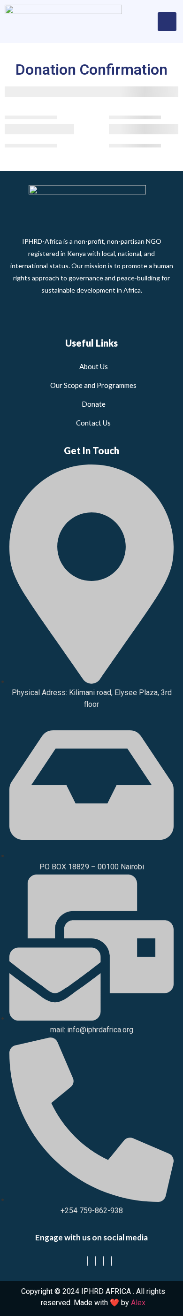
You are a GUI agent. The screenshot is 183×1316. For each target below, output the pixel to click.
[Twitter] (95, 1261)
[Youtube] (111, 1261)
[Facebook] (87, 1261)
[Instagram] (103, 1261)
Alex (138, 1302)
